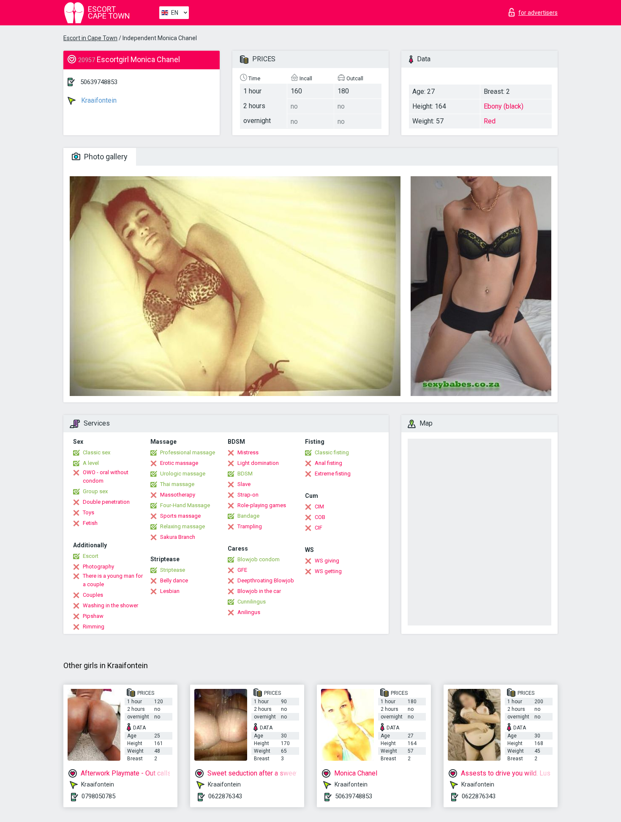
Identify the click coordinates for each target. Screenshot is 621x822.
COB (320, 517)
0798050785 (98, 796)
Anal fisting (328, 463)
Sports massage (180, 516)
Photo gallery (105, 156)
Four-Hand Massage (185, 505)
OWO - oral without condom (105, 476)
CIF (318, 527)
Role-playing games (261, 505)
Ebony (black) (503, 106)
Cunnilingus (251, 601)
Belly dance (174, 580)
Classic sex (96, 452)
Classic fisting (332, 452)
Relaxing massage (182, 526)
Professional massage (187, 452)
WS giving (327, 560)
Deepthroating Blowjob (265, 580)
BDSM (245, 473)
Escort (90, 556)
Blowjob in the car (259, 591)
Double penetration (106, 502)
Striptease (172, 570)
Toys (88, 512)
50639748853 (98, 82)
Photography (98, 566)
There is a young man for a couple (113, 580)
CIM (319, 506)
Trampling (249, 526)
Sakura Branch (177, 537)
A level (91, 463)
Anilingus (248, 612)
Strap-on (248, 495)
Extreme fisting (333, 473)
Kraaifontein (98, 100)
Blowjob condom (258, 559)
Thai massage (177, 484)
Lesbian (170, 591)
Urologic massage (182, 473)
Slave (244, 484)
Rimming (93, 626)
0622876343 (225, 796)
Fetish (90, 523)
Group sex (95, 491)
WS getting (328, 571)
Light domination (258, 463)
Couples (93, 595)
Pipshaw (93, 616)
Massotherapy (177, 495)
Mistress (248, 452)
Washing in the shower (110, 605)
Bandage (248, 516)
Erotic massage (179, 463)
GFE (242, 570)
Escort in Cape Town (90, 38)
